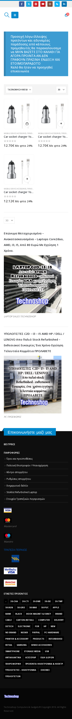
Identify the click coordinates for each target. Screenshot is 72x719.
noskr (24, 632)
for (37, 626)
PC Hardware (51, 632)
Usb (47, 651)
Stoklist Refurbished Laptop (22, 492)
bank (8, 613)
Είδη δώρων (47, 657)
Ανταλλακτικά (13, 657)
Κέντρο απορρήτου (17, 472)
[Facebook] (21, 4)
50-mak (33, 607)
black (18, 613)
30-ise (48, 601)
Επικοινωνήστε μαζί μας (30, 432)
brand (58, 613)
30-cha (14, 601)
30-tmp (59, 601)
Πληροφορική (13, 663)
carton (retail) (25, 620)
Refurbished (55, 638)
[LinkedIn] (64, 4)
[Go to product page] (18, 113)
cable (8, 620)
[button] (7, 14)
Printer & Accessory (16, 638)
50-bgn (9, 607)
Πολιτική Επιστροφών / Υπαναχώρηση (27, 465)
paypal (36, 632)
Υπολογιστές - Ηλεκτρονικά (20, 670)
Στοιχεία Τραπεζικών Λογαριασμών (26, 498)
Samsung (22, 645)
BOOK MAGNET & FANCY (38, 613)
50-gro (21, 607)
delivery (59, 620)
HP (45, 626)
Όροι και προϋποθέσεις (20, 458)
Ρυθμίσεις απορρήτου (19, 478)
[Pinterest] (35, 4)
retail (8, 645)
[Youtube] (43, 4)
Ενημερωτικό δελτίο (17, 485)
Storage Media (32, 651)
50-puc (45, 607)
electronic (24, 626)
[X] (28, 4)
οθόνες (45, 670)
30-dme (37, 601)
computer (44, 620)
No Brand (10, 632)
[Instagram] (50, 4)
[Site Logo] (22, 15)
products (38, 638)
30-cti (25, 601)
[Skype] (57, 4)
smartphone (12, 651)
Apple (56, 607)
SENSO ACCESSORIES (41, 645)
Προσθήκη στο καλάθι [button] (27, 123)
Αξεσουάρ (30, 657)
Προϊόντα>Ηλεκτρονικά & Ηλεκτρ (44, 663)
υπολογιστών (12, 676)
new (53, 626)
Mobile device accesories (15, 133)
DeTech (9, 626)
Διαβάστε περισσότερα (61, 123)
